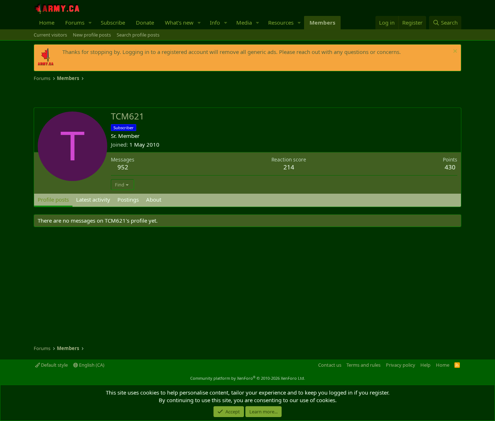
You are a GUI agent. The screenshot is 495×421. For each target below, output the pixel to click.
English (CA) (91, 365)
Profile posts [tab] (53, 199)
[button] (90, 22)
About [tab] (153, 199)
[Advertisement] (118, 95)
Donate (145, 22)
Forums (74, 22)
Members (322, 22)
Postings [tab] (128, 199)
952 (122, 167)
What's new (179, 22)
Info (215, 22)
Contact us (329, 365)
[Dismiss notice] (454, 52)
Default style (54, 365)
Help (425, 365)
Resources (281, 22)
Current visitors (50, 34)
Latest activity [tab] (93, 199)
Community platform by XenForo (247, 378)
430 (450, 167)
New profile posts (92, 34)
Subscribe (113, 22)
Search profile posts (138, 34)
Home (46, 22)
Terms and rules (363, 365)
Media (244, 22)
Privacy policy (400, 365)
